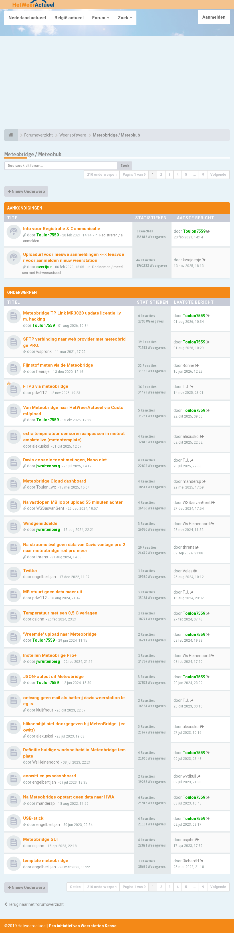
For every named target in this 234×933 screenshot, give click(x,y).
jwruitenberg (48, 466)
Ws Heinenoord (196, 523)
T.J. (186, 386)
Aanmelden (213, 17)
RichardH (191, 861)
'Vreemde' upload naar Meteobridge (59, 634)
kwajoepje (192, 260)
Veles (188, 571)
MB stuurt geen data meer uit (52, 591)
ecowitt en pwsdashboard (49, 775)
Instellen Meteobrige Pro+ (49, 655)
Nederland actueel (27, 17)
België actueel (69, 17)
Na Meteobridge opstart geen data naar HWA (68, 797)
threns (42, 557)
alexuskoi (40, 446)
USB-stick (33, 818)
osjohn (38, 619)
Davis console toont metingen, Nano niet (65, 459)
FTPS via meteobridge (45, 386)
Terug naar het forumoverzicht (35, 904)
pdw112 (39, 392)
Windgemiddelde (40, 523)
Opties (75, 887)
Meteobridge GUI (40, 839)
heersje (43, 371)
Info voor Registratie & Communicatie (61, 228)
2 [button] (161, 175)
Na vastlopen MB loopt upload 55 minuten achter (73, 502)
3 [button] (169, 175)
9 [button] (203, 175)
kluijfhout (44, 710)
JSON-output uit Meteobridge (53, 676)
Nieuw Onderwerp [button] (28, 191)
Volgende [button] (218, 175)
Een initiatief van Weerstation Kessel (83, 926)
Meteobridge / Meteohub (33, 154)
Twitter (30, 570)
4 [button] (178, 175)
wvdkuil (189, 776)
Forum (99, 17)
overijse (44, 266)
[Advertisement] (117, 84)
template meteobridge (45, 860)
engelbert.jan (44, 576)
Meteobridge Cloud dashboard (54, 481)
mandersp (192, 481)
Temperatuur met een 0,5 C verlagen (60, 613)
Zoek (123, 17)
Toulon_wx (46, 487)
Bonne (188, 365)
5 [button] (186, 175)
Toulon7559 (47, 235)
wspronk (44, 351)
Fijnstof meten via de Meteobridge (58, 365)
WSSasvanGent (50, 508)
